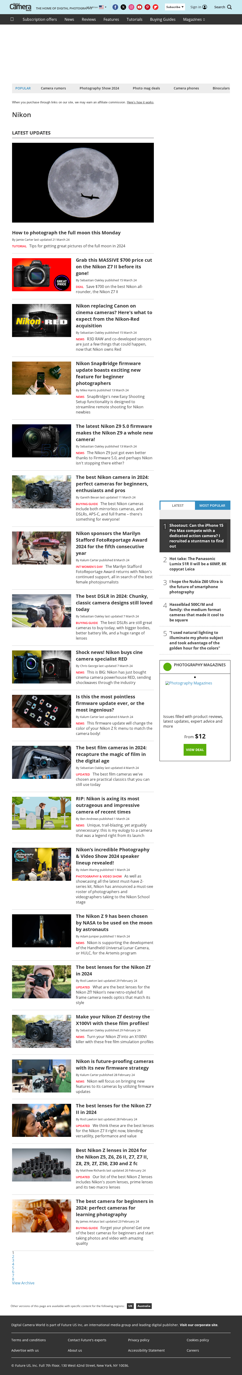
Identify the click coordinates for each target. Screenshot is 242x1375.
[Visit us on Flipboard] (155, 7)
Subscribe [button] (173, 7)
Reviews (89, 19)
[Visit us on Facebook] (115, 7)
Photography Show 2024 (99, 88)
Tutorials (135, 19)
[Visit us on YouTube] (139, 7)
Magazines (193, 19)
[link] (200, 667)
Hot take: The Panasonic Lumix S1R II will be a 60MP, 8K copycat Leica (197, 564)
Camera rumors (53, 88)
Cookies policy (198, 1340)
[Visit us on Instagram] (131, 7)
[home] (12, 19)
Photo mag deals (146, 88)
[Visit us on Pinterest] (147, 7)
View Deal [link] (195, 749)
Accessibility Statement (146, 1350)
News (69, 19)
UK (130, 1306)
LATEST (178, 505)
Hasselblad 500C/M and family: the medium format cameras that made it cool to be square (196, 612)
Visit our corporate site (198, 1325)
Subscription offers (40, 19)
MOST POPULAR (212, 505)
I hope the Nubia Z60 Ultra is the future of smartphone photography (196, 587)
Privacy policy (138, 1340)
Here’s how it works (140, 102)
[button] (223, 7)
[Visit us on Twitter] (123, 7)
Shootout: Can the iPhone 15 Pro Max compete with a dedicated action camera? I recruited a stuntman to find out (196, 536)
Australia (144, 1306)
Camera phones (186, 88)
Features (111, 19)
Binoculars (221, 88)
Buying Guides (163, 19)
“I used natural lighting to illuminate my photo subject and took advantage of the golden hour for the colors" (196, 640)
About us (75, 1350)
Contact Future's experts (87, 1340)
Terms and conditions (28, 1340)
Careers (193, 1350)
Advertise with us (25, 1350)
